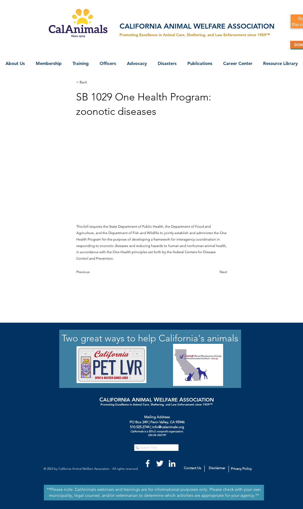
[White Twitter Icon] (160, 463)
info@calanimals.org (168, 427)
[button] (15, 63)
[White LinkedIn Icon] (172, 463)
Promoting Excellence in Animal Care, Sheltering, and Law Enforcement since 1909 (155, 404)
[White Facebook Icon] (147, 463)
